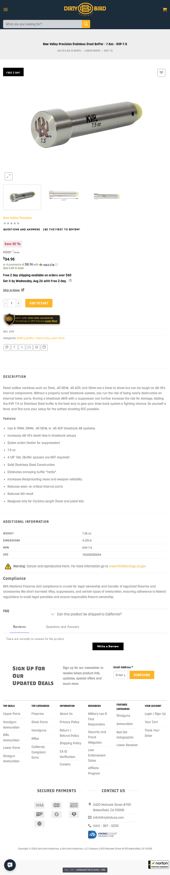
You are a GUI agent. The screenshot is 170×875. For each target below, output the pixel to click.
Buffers (21, 338)
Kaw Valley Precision (17, 218)
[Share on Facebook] (14, 347)
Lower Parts (92, 50)
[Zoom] (9, 176)
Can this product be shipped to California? (89, 614)
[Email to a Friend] (29, 347)
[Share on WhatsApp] (7, 347)
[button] (158, 864)
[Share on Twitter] (21, 347)
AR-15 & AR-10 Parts (69, 50)
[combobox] (42, 24)
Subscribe (142, 675)
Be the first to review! (62, 229)
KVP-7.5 (108, 50)
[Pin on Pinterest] (36, 347)
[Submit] (86, 24)
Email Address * (123, 667)
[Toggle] (53, 614)
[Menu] (5, 9)
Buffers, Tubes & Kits (37, 338)
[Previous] (11, 124)
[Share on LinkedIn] (44, 347)
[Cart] (165, 9)
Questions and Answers (21, 229)
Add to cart (38, 303)
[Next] (158, 124)
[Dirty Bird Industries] (85, 9)
